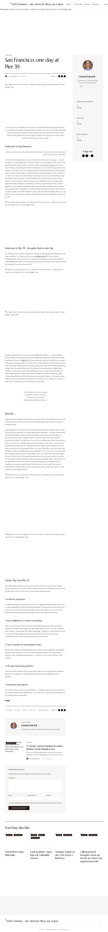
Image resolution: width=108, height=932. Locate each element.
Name (10, 795)
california (9, 710)
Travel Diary (8, 55)
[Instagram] (83, 155)
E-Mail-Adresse (32, 795)
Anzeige (34, 835)
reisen (24, 710)
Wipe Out (24, 360)
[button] (6, 4)
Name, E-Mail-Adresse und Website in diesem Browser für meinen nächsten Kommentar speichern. (36, 803)
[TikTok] (92, 155)
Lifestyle (9, 835)
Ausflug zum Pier (41, 256)
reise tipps (17, 710)
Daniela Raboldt (29, 725)
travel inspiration (43, 710)
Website (48, 795)
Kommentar (11, 778)
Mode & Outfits (11, 743)
